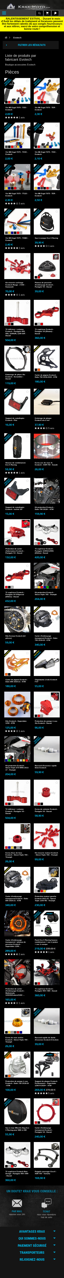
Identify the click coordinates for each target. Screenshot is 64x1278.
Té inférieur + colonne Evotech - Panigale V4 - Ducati (15, 811)
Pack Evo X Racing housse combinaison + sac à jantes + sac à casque (46, 942)
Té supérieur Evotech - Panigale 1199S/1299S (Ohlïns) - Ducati (44, 551)
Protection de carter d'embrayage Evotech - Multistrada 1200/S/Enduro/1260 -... (15, 992)
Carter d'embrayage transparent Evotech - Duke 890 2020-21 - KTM (16, 898)
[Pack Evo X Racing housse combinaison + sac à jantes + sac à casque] (46, 923)
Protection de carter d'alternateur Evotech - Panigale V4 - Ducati (14, 551)
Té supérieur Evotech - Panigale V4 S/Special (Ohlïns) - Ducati (14, 594)
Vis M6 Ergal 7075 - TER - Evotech (45, 108)
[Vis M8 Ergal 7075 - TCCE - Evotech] (17, 135)
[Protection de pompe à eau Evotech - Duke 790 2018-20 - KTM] (17, 1064)
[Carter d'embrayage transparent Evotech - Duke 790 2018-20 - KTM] (46, 619)
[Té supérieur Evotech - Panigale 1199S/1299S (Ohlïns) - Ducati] (46, 532)
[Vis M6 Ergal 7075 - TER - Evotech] (46, 91)
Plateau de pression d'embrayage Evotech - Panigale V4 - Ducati (44, 285)
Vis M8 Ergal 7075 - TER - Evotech (45, 194)
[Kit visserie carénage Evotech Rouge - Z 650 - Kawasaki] (17, 266)
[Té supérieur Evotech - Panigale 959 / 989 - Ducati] (46, 972)
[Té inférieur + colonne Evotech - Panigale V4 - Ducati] (17, 792)
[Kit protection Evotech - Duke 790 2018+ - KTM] (46, 490)
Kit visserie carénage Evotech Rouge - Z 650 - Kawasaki (15, 285)
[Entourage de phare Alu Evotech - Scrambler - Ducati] (17, 358)
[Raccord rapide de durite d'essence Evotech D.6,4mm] (46, 1021)
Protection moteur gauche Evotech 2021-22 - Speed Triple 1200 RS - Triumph (45, 898)
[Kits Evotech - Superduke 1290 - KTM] (17, 704)
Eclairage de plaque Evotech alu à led (43, 419)
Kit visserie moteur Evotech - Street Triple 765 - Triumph (46, 854)
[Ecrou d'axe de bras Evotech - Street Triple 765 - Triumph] (17, 836)
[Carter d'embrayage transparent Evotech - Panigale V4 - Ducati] (46, 1111)
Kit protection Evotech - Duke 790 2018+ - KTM (44, 508)
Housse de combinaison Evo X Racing (15, 464)
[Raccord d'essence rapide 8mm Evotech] (46, 749)
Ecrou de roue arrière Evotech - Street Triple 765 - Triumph (17, 1040)
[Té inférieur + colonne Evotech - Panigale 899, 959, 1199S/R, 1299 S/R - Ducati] (17, 313)
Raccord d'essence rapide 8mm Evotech (46, 767)
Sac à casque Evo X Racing (46, 238)
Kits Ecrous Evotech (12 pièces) (15, 637)
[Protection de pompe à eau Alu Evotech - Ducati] (46, 704)
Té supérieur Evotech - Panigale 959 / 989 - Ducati (46, 990)
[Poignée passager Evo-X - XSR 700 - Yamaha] (46, 1155)
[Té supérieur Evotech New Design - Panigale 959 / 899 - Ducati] (17, 1155)
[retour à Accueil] (6, 38)
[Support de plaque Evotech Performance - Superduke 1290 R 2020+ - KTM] (46, 1064)
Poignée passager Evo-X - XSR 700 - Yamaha (45, 1172)
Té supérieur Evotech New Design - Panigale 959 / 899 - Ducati (16, 1174)
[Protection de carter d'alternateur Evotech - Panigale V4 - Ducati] (17, 532)
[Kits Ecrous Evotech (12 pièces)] (17, 619)
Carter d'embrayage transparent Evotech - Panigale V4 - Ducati (44, 1130)
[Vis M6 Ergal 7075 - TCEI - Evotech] (46, 135)
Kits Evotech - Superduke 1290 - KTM (16, 722)
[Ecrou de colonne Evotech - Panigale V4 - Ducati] (46, 792)
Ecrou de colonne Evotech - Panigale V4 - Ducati (46, 810)
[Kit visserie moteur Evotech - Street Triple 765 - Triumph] (46, 836)
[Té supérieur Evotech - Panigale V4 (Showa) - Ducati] (46, 313)
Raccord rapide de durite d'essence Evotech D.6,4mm (47, 1039)
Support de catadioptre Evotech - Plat (14, 419)
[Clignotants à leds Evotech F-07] (46, 663)
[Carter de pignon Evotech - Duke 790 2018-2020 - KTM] (46, 358)
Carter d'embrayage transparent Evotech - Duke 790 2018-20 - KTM (46, 638)
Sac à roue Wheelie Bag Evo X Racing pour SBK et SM (17, 1129)
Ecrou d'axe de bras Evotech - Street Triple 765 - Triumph (17, 855)
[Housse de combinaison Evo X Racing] (17, 446)
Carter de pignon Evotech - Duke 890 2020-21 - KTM (16, 681)
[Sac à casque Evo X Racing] (46, 221)
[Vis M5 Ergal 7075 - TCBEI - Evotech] (17, 221)
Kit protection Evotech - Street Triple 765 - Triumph (46, 593)
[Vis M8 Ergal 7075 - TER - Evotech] (46, 177)
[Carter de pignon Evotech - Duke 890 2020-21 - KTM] (17, 663)
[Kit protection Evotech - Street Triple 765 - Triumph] (46, 575)
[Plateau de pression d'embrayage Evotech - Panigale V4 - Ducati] (46, 266)
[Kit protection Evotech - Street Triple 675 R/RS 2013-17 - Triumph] (17, 749)
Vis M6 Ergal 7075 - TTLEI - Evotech (16, 194)
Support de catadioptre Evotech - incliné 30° (14, 508)
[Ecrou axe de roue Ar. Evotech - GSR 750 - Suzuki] (46, 446)
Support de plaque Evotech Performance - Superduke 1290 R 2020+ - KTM (46, 1083)
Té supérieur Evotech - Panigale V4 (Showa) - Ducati (44, 331)
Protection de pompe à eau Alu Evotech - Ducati (46, 722)
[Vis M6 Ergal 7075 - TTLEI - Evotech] (17, 177)
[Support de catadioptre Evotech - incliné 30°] (17, 490)
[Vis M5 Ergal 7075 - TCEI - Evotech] (17, 91)
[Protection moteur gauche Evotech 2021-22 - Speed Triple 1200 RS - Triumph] (46, 880)
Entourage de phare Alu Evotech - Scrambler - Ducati (15, 377)
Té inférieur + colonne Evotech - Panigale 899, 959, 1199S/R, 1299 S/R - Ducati (15, 332)
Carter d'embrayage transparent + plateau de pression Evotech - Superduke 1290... (15, 943)
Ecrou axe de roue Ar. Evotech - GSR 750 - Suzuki (46, 464)
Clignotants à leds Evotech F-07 (46, 681)
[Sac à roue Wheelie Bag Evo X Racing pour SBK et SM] (17, 1111)
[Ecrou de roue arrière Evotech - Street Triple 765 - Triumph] (17, 1021)
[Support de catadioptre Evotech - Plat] (17, 401)
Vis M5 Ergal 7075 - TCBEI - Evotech (16, 239)
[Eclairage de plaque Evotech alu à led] (46, 401)
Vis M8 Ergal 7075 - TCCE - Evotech (16, 153)
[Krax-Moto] (32, 6)
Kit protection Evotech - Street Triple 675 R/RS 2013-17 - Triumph (17, 768)
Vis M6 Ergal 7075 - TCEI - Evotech (45, 153)
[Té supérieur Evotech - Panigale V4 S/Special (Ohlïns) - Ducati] (17, 575)
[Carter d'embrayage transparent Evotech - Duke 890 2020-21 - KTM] (17, 880)
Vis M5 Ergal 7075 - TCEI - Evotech (16, 108)
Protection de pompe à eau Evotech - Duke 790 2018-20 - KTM (17, 1083)
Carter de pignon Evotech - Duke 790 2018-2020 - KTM (46, 376)
